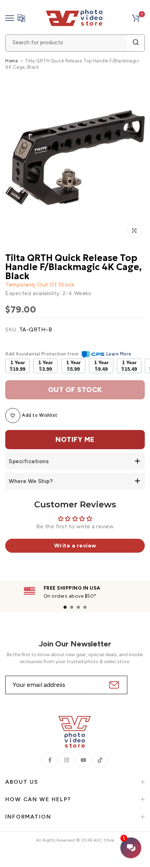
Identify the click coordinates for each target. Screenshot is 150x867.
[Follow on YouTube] (83, 760)
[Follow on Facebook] (50, 760)
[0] (136, 18)
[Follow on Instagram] (67, 760)
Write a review (75, 545)
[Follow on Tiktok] (100, 760)
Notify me (75, 439)
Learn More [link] (119, 353)
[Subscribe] (113, 685)
